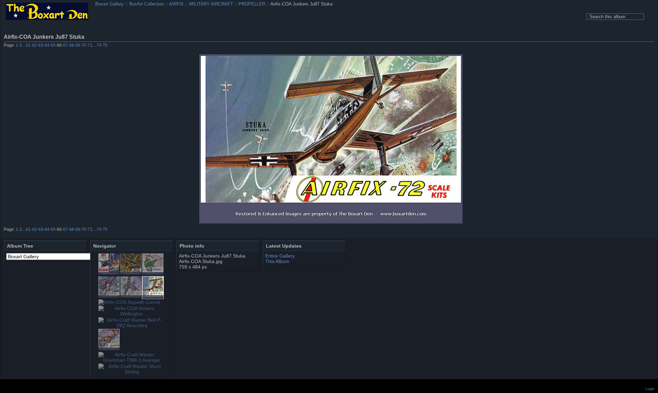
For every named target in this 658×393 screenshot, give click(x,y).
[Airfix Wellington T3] (131, 273)
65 (53, 45)
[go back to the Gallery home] (47, 12)
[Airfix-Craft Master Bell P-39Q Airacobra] (131, 325)
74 (99, 45)
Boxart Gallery (109, 4)
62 (34, 45)
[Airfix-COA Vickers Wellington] (131, 314)
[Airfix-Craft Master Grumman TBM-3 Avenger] (131, 360)
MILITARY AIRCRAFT (211, 4)
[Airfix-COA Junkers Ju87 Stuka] (331, 139)
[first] (613, 46)
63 (40, 45)
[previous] (622, 46)
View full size (649, 36)
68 (71, 45)
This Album (277, 261)
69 (77, 45)
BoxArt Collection (146, 4)
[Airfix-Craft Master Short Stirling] (131, 371)
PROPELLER (252, 4)
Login (650, 389)
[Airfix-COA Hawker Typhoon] (131, 296)
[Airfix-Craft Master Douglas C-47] (109, 348)
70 (84, 45)
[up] (631, 46)
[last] (650, 46)
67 (65, 45)
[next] (640, 46)
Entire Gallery (280, 256)
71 (90, 45)
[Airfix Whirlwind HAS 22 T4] (152, 273)
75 (105, 45)
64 (47, 45)
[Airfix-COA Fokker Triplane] (109, 296)
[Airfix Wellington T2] (109, 273)
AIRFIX (176, 4)
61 (28, 45)
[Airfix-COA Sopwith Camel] (129, 302)
